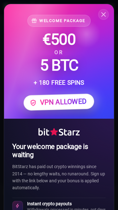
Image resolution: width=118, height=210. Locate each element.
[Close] (103, 14)
